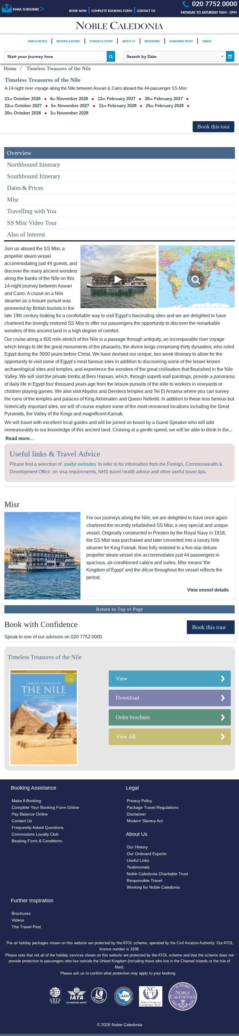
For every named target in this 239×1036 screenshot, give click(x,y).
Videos (207, 41)
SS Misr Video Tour (32, 222)
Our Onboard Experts (146, 853)
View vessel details (208, 589)
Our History (137, 847)
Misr (13, 199)
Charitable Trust (181, 41)
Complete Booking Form (112, 11)
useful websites (80, 464)
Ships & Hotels (37, 41)
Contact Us (146, 11)
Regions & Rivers (68, 41)
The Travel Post (26, 926)
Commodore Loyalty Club (35, 834)
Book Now (78, 11)
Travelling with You (32, 211)
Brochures (152, 41)
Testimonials (138, 867)
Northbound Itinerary (33, 164)
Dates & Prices (25, 187)
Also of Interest (26, 234)
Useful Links (138, 860)
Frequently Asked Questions (38, 827)
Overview (19, 152)
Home (10, 68)
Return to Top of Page (119, 609)
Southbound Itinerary (34, 176)
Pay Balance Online (30, 814)
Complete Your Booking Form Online (45, 807)
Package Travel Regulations (152, 807)
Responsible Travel (144, 880)
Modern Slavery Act (145, 820)
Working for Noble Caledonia (153, 887)
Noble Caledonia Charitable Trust (157, 873)
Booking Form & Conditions (37, 841)
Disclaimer (136, 814)
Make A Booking (26, 800)
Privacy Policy (139, 800)
